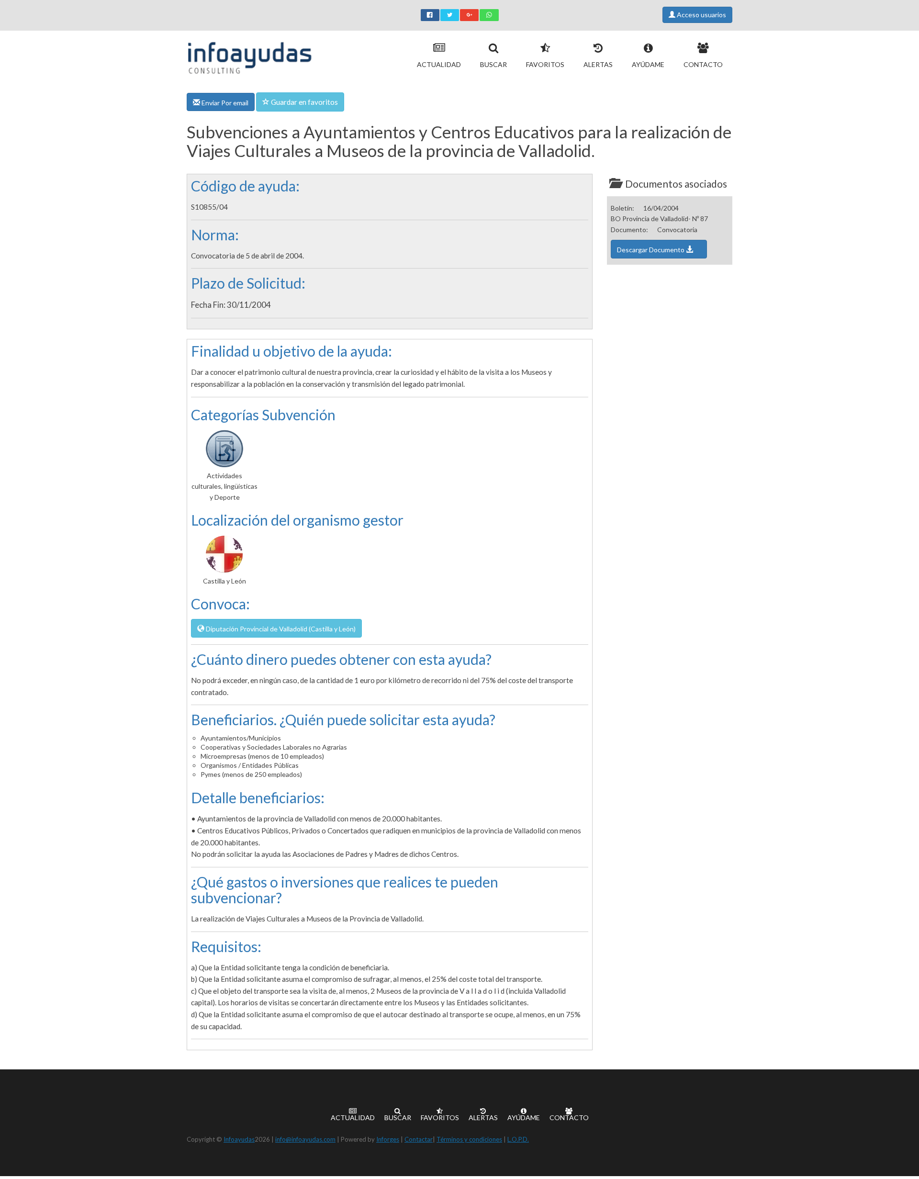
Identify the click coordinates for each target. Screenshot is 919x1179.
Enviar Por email (224, 103)
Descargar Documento (651, 250)
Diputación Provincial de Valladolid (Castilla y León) (280, 629)
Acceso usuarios (700, 15)
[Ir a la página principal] (250, 56)
